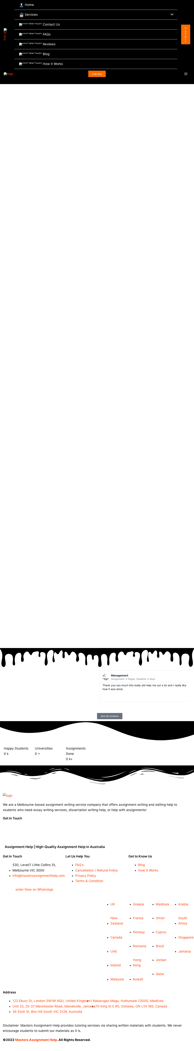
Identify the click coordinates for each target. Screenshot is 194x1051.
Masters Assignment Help (36, 1040)
